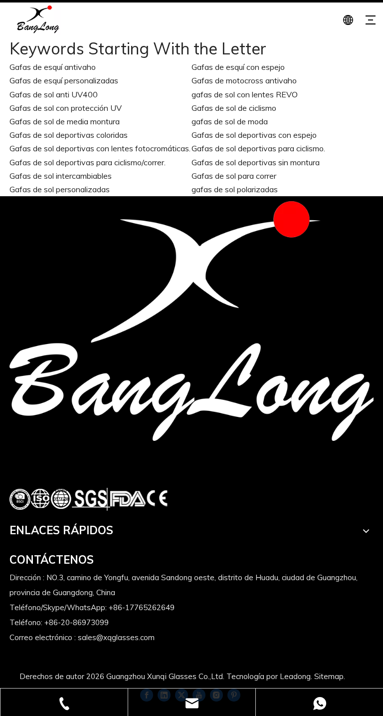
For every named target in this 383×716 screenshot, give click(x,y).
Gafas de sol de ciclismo (234, 108)
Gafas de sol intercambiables (60, 176)
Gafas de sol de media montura (64, 121)
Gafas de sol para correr (234, 176)
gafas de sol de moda (230, 121)
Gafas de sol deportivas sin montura (256, 162)
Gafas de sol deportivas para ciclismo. (258, 148)
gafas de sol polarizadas (235, 189)
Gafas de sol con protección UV (65, 108)
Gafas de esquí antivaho (52, 67)
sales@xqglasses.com (116, 637)
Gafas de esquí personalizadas (63, 80)
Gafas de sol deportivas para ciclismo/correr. (87, 162)
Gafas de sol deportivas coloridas (68, 135)
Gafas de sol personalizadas (59, 189)
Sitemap (329, 676)
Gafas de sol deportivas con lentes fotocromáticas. (100, 148)
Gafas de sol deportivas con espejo (254, 135)
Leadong (295, 676)
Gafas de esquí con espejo (238, 67)
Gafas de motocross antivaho (244, 80)
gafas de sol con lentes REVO (245, 94)
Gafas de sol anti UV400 (53, 94)
